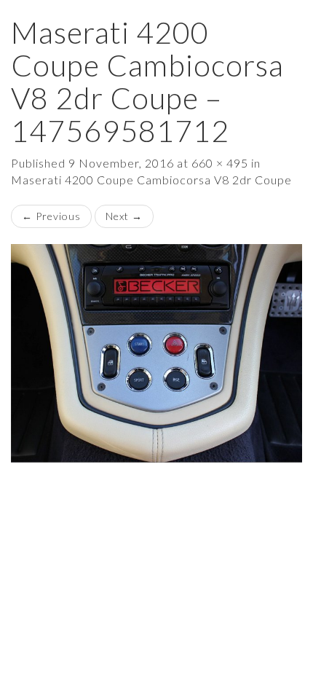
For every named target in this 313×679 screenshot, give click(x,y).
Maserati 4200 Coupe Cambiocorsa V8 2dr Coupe (151, 180)
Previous (51, 216)
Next (124, 216)
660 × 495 (219, 163)
